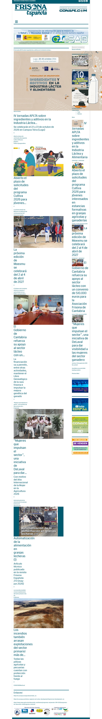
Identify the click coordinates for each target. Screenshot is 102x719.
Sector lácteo (17, 111)
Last (24, 685)
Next (21, 685)
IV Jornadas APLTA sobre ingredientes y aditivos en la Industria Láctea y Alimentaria (80, 140)
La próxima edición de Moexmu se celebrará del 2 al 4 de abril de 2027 (79, 241)
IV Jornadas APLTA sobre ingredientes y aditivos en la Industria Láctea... (32, 119)
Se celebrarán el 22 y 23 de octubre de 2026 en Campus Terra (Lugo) (34, 128)
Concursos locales (19, 215)
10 (19, 685)
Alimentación (17, 506)
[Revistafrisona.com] (31, 9)
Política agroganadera (20, 143)
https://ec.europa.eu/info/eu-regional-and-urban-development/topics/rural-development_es (39, 699)
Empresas (16, 408)
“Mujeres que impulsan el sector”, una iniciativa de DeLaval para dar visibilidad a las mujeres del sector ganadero (80, 342)
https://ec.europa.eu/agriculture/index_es (25, 696)
